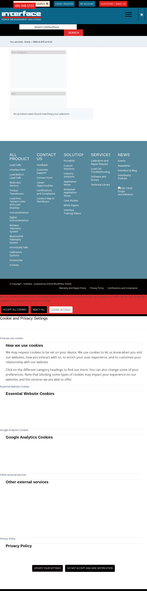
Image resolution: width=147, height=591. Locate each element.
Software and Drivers (98, 178)
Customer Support (42, 171)
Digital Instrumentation (19, 219)
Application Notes (70, 183)
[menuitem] (127, 15)
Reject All (39, 309)
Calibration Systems (16, 253)
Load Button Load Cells (17, 176)
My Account (87, 3)
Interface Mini (17, 169)
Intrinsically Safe (19, 247)
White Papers (71, 205)
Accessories (16, 260)
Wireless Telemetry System (15, 228)
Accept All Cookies (14, 309)
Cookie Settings (61, 309)
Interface (28, 283)
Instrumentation (19, 212)
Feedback (42, 165)
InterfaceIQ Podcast (124, 176)
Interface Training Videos (72, 211)
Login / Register (64, 3)
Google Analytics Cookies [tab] (14, 430)
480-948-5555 (24, 6)
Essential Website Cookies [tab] (14, 386)
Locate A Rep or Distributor (46, 200)
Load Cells (15, 165)
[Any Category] (38, 52)
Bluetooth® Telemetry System (16, 239)
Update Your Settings (47, 568)
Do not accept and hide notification (90, 568)
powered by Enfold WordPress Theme (52, 283)
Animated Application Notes (70, 192)
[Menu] (126, 15)
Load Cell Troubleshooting (100, 170)
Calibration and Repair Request (99, 162)
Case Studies (71, 200)
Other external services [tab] (13, 474)
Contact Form (44, 177)
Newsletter (124, 165)
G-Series (14, 265)
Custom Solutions (69, 167)
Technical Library (100, 184)
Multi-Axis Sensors (15, 184)
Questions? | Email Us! (113, 3)
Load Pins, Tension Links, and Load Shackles (18, 203)
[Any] (38, 93)
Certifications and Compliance (46, 192)
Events (122, 160)
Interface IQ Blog (127, 170)
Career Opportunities (45, 184)
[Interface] (37, 15)
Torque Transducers (17, 192)
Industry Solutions (69, 175)
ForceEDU (69, 160)
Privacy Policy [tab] (8, 538)
